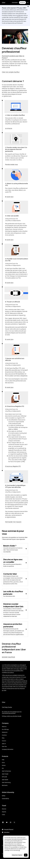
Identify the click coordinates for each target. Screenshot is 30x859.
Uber (3, 2)
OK (25, 855)
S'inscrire (22, 2)
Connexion (15, 2)
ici (24, 315)
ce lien (19, 15)
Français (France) (8, 829)
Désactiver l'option (17, 855)
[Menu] (27, 2)
